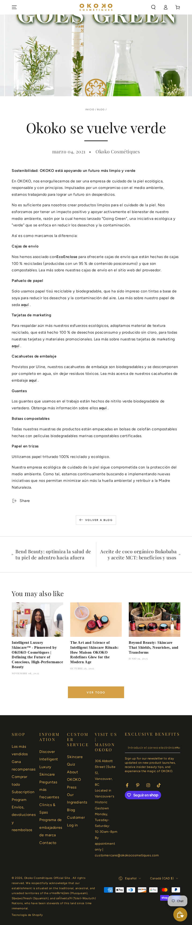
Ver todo (96, 692)
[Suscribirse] (177, 747)
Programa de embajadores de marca (50, 827)
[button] (153, 7)
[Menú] (14, 7)
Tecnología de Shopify (27, 915)
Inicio (90, 109)
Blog (101, 109)
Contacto (47, 842)
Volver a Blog (99, 520)
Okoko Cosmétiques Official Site (47, 878)
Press (71, 787)
